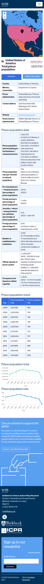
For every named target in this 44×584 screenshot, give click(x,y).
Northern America (36, 62)
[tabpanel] (22, 250)
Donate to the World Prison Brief (15, 449)
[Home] (5, 4)
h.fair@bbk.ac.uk (8, 511)
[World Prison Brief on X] (4, 517)
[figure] (22, 377)
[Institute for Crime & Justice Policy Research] (11, 531)
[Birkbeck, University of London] (11, 524)
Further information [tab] (32, 76)
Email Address (10, 556)
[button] (22, 31)
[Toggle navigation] (39, 4)
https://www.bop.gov (27, 115)
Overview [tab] (11, 76)
